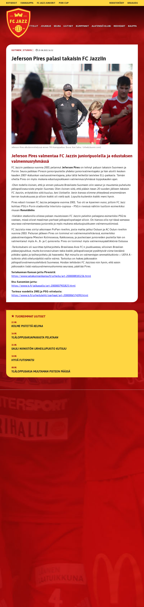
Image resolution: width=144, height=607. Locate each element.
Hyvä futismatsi (22, 360)
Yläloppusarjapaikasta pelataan (34, 337)
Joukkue (46, 26)
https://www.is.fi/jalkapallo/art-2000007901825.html (43, 285)
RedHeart (119, 26)
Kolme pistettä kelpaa (27, 326)
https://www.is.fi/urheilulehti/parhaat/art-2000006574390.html (49, 295)
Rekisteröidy (116, 3)
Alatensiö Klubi (101, 26)
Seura (57, 26)
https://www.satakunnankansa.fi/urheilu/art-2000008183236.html (51, 276)
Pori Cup (63, 3)
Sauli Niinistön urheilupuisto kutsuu (38, 348)
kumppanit (82, 26)
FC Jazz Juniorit (46, 3)
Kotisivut (11, 3)
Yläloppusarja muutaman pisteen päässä (40, 371)
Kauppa (132, 26)
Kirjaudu (132, 3)
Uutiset (68, 26)
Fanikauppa (27, 3)
